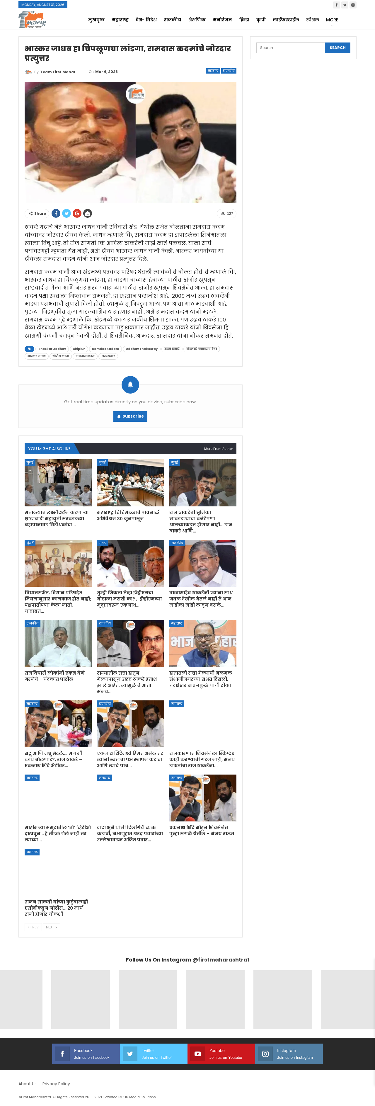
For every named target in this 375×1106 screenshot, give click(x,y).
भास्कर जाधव (37, 356)
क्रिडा (244, 20)
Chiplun (79, 349)
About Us (27, 1084)
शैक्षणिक (197, 20)
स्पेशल (312, 20)
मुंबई (30, 462)
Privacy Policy (56, 1084)
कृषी (261, 20)
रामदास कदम (85, 356)
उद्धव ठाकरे (172, 349)
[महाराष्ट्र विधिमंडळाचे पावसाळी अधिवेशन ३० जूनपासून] (130, 482)
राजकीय (172, 20)
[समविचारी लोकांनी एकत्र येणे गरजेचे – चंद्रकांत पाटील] (58, 643)
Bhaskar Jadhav (52, 349)
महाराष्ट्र (120, 20)
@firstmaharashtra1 (220, 959)
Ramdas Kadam (105, 349)
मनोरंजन (222, 20)
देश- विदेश (146, 20)
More (332, 20)
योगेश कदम (60, 356)
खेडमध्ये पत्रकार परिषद (201, 349)
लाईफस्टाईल (286, 20)
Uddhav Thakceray (142, 349)
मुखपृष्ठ (96, 20)
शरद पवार (108, 356)
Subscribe (133, 416)
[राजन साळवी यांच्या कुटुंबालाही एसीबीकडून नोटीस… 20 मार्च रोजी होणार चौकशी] (58, 872)
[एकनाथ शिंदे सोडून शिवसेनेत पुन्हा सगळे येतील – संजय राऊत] (202, 798)
